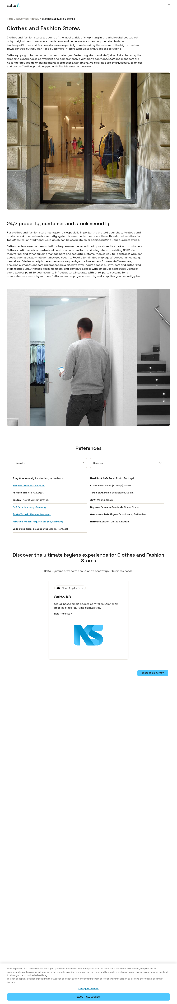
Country (20, 462)
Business (98, 462)
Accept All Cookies (88, 996)
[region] (88, 983)
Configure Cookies (88, 988)
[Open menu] (169, 5)
